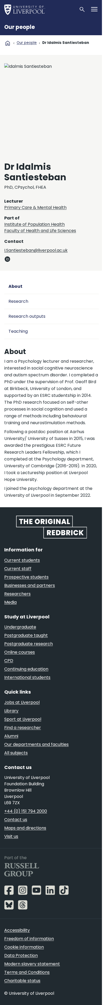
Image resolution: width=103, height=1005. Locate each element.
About (15, 286)
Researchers (17, 594)
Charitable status (22, 981)
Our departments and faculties (36, 744)
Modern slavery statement (32, 964)
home (7, 43)
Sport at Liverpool (22, 719)
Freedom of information (29, 939)
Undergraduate (20, 627)
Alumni (11, 736)
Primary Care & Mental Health (35, 207)
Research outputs (26, 316)
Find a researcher (22, 728)
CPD (8, 661)
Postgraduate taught (26, 635)
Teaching (18, 331)
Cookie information (24, 947)
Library (11, 711)
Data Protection (21, 955)
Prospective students (26, 577)
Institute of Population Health (34, 224)
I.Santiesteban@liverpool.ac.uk (36, 250)
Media (10, 602)
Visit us (11, 836)
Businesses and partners (29, 585)
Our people (19, 27)
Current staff (17, 569)
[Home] (39, 9)
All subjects (16, 753)
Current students (22, 560)
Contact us (15, 820)
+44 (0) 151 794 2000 (25, 811)
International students (27, 677)
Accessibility (17, 930)
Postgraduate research (28, 644)
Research (18, 301)
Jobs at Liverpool (22, 702)
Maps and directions (25, 828)
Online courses (19, 652)
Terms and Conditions (27, 972)
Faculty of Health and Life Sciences (40, 231)
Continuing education (26, 669)
